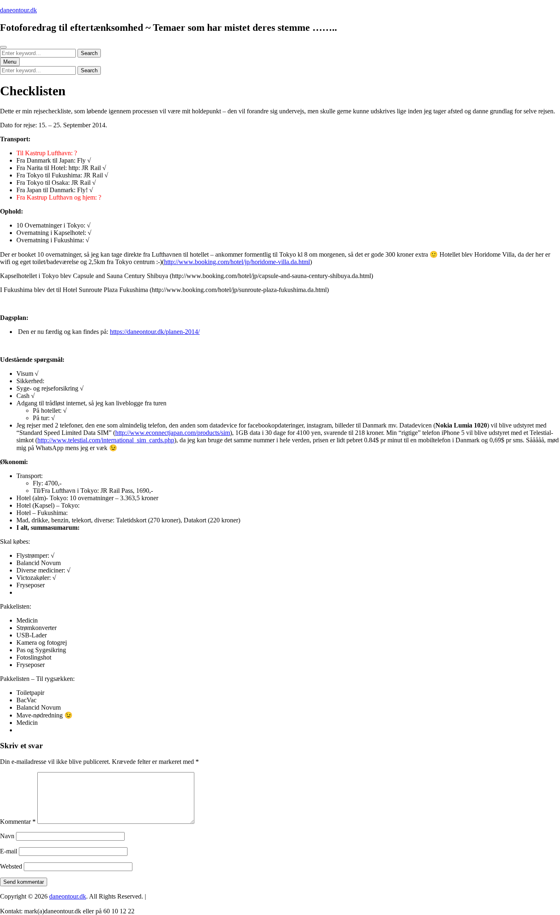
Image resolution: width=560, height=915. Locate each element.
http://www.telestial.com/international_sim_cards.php (105, 440)
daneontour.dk (18, 10)
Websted (11, 866)
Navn (7, 835)
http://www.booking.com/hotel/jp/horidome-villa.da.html (237, 261)
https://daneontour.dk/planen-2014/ (155, 331)
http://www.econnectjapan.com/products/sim (172, 432)
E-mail (8, 851)
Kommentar (18, 821)
